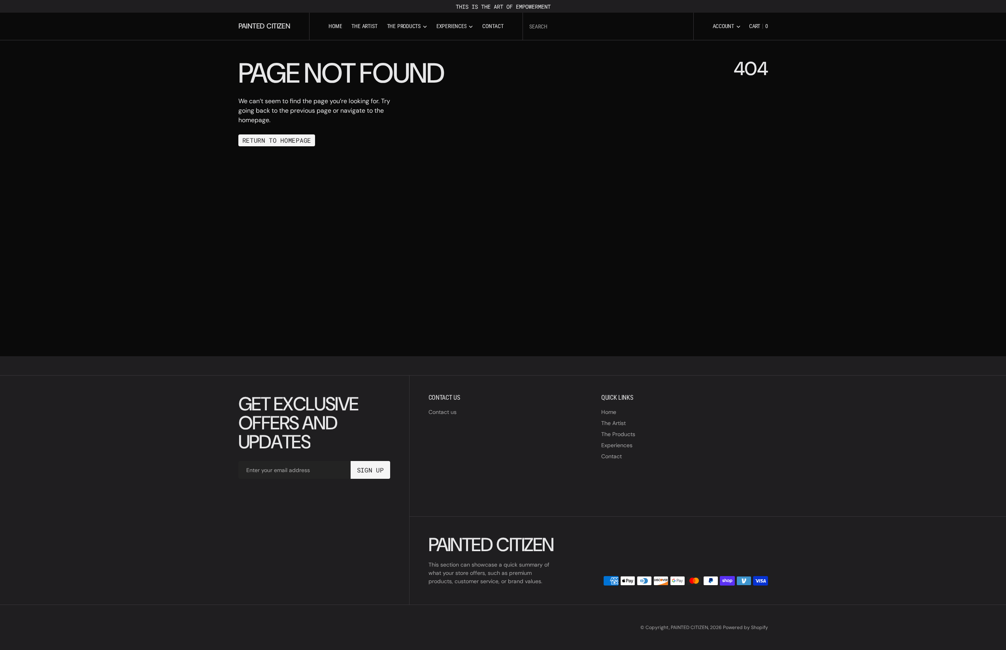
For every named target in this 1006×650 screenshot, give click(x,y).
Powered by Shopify (745, 627)
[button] (726, 26)
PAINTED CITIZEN (689, 627)
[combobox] (608, 26)
